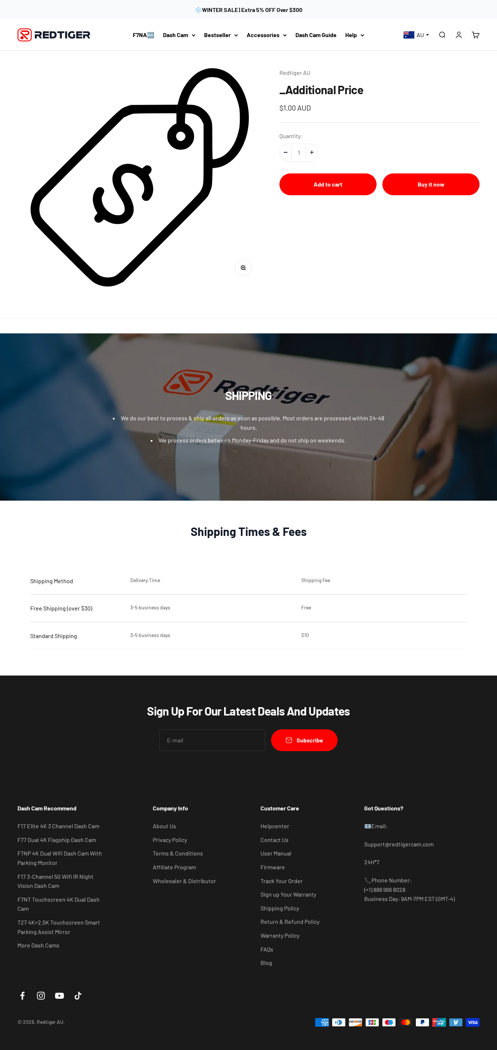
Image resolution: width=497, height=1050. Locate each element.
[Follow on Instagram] (41, 996)
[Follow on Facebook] (22, 996)
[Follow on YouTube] (59, 996)
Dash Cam (175, 34)
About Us (164, 825)
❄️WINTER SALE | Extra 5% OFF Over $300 (248, 9)
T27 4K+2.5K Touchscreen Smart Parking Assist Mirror (58, 927)
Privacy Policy (170, 839)
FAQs (267, 949)
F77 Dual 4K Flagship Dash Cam (56, 839)
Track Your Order (282, 880)
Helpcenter (275, 825)
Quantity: (290, 135)
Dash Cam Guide (316, 34)
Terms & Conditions (178, 853)
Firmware (273, 866)
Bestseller (217, 34)
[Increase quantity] (312, 152)
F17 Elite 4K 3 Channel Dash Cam (58, 825)
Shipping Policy (280, 908)
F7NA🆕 (143, 34)
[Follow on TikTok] (78, 996)
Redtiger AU (294, 72)
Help (351, 34)
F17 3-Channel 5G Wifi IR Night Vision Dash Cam (55, 881)
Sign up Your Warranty (288, 894)
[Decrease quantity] (285, 152)
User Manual (276, 853)
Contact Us (275, 839)
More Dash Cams (38, 945)
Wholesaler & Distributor (184, 880)
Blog (266, 962)
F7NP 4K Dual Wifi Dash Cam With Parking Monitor (59, 858)
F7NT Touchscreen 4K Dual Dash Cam (58, 904)
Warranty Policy (280, 935)
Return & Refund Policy (290, 921)
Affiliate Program (174, 866)
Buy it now (431, 183)
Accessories (263, 34)
